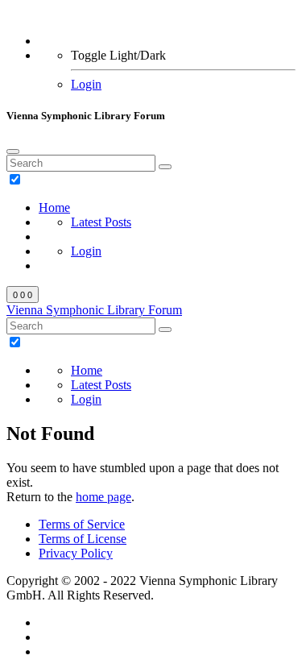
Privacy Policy (76, 553)
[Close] (12, 151)
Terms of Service (82, 524)
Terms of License (82, 538)
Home (54, 207)
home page (103, 497)
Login (86, 84)
